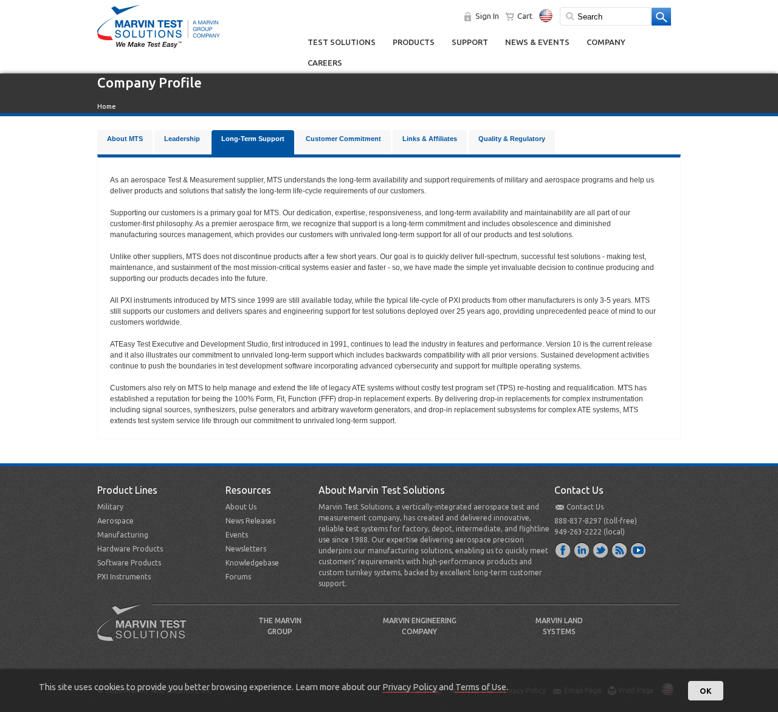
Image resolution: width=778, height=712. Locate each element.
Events (236, 535)
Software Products (129, 563)
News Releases (250, 521)
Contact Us (585, 507)
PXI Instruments (124, 577)
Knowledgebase (252, 563)
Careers (325, 62)
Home (106, 106)
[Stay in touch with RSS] (620, 550)
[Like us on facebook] (563, 550)
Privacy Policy (409, 687)
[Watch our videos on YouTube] (639, 550)
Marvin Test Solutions (146, 631)
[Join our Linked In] (582, 550)
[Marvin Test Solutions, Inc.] (158, 48)
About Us (240, 507)
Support (470, 42)
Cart (524, 16)
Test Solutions (342, 42)
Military (110, 507)
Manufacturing (122, 535)
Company (606, 42)
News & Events (537, 42)
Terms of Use (480, 687)
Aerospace (115, 521)
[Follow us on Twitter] (601, 550)
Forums (238, 577)
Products (414, 42)
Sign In (487, 16)
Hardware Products (130, 549)
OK (706, 690)
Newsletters (245, 549)
